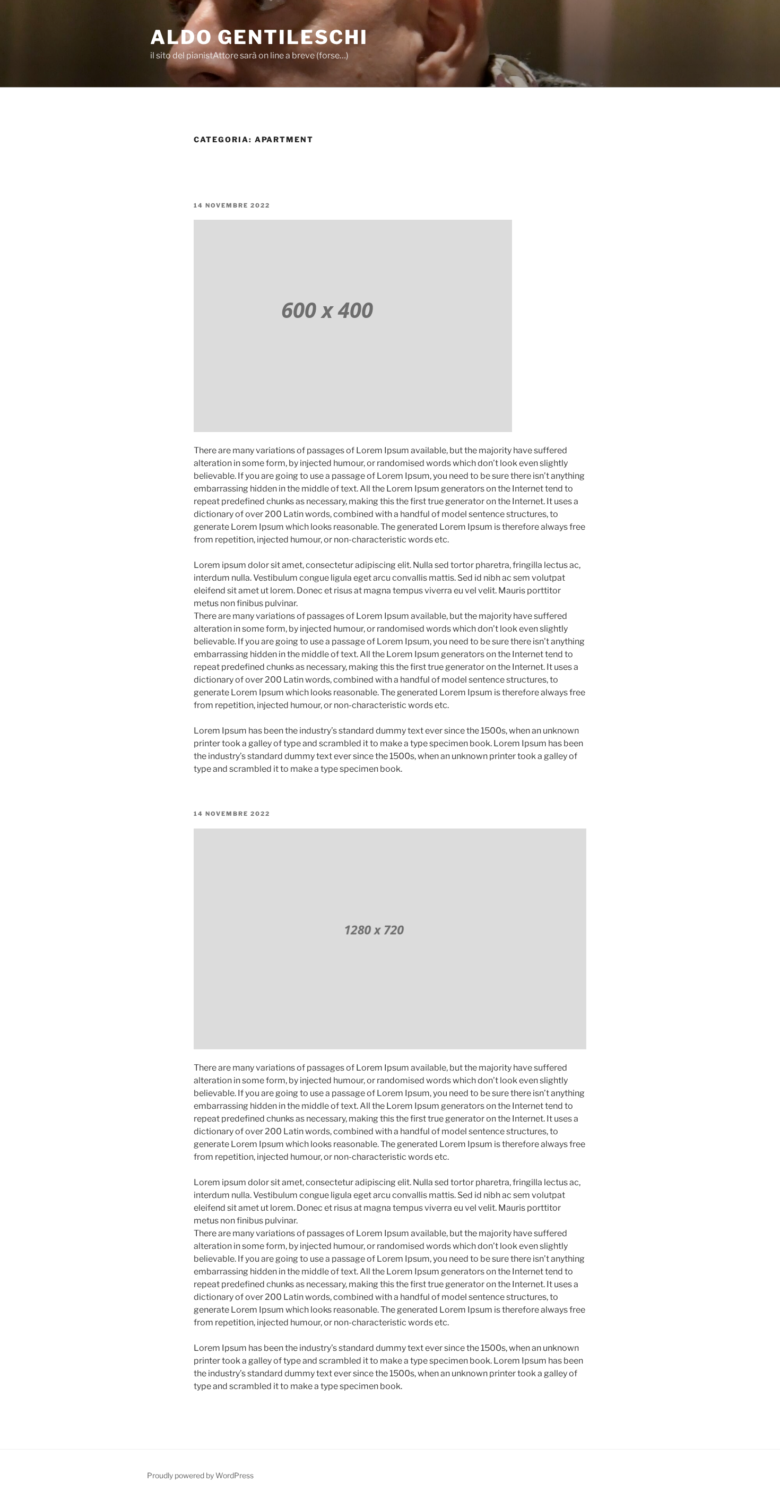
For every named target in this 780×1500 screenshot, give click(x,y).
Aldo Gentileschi (259, 37)
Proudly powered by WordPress (200, 1475)
